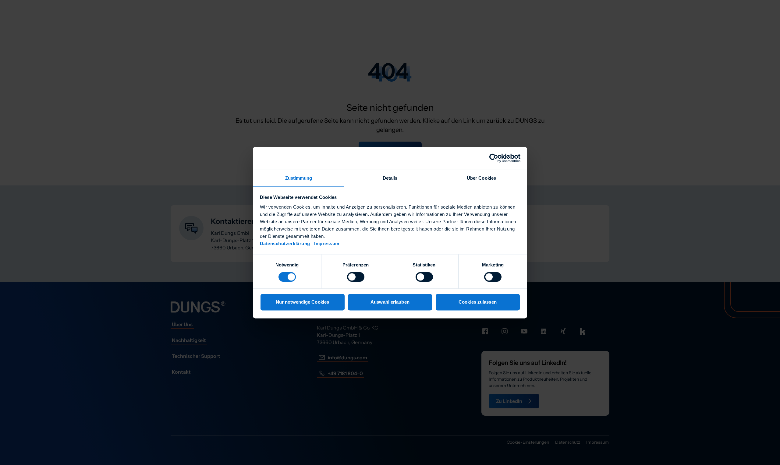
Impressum (326, 243)
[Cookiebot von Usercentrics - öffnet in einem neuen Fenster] (493, 158)
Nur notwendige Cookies (302, 302)
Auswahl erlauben (390, 302)
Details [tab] (390, 178)
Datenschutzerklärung (285, 243)
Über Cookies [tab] (481, 178)
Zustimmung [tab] (298, 178)
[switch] (355, 277)
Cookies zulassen (478, 302)
